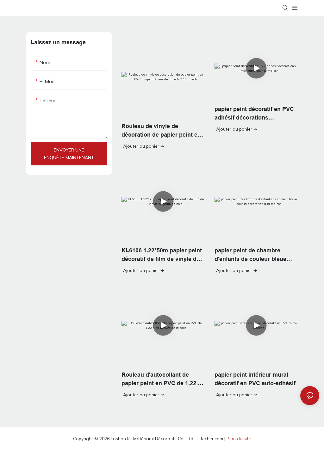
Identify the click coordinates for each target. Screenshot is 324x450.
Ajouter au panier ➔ (143, 146)
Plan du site (239, 438)
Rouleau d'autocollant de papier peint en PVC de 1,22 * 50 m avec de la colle (161, 380)
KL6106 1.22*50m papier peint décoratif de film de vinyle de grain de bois (162, 255)
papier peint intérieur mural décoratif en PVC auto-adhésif (255, 379)
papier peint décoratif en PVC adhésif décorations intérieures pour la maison (254, 114)
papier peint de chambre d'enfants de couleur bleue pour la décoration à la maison (256, 255)
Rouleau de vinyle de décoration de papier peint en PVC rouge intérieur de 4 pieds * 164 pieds (163, 131)
